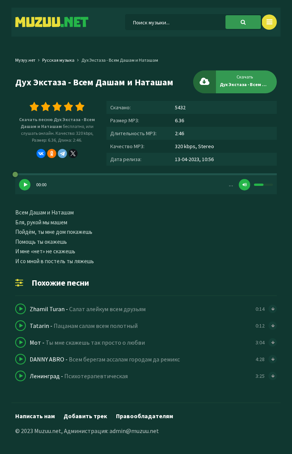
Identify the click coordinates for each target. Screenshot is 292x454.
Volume (244, 184)
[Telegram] (62, 153)
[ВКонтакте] (41, 153)
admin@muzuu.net (134, 431)
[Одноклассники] (51, 153)
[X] (73, 153)
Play (24, 184)
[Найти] (243, 22)
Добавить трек (85, 416)
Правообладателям (144, 416)
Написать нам (35, 416)
